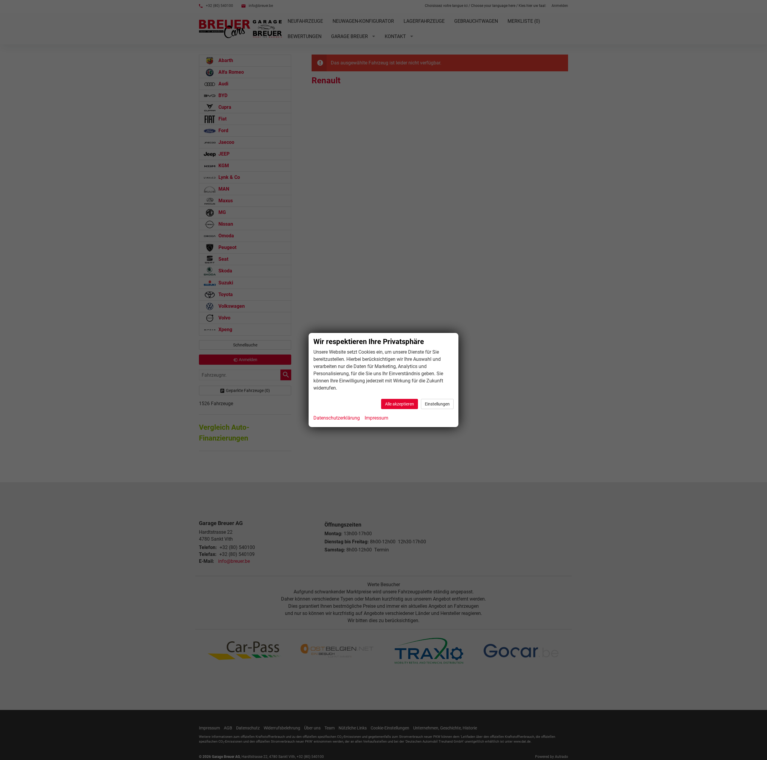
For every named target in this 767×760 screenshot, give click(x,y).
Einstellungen (437, 404)
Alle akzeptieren (399, 404)
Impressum (376, 418)
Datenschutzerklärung (336, 418)
